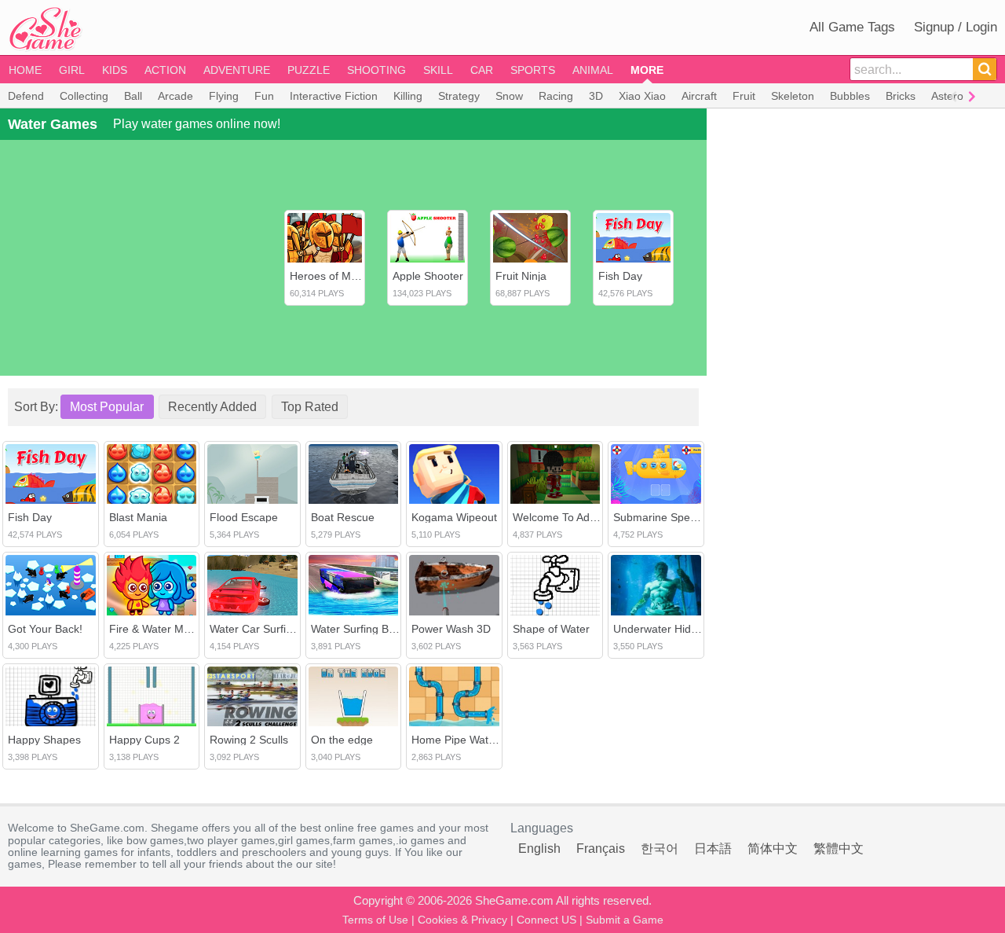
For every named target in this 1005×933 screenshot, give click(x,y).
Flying (224, 96)
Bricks (900, 96)
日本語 (713, 848)
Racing (556, 96)
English (539, 848)
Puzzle (308, 70)
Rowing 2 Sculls (249, 739)
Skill (438, 70)
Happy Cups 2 (144, 739)
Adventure (236, 70)
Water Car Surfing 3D (263, 629)
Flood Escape (244, 517)
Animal (592, 70)
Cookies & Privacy (462, 919)
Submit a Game (624, 919)
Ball (133, 96)
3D (596, 96)
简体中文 (772, 848)
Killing (407, 96)
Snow (509, 96)
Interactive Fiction (334, 96)
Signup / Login (955, 27)
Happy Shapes (44, 739)
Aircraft (699, 96)
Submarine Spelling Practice (683, 517)
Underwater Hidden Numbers (685, 629)
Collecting (84, 96)
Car (481, 70)
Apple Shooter (428, 276)
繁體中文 (838, 848)
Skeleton (792, 96)
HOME (25, 70)
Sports (532, 70)
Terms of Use (375, 919)
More (646, 70)
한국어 (659, 848)
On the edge (342, 739)
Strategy (459, 96)
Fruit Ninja (520, 276)
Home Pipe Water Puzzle (473, 739)
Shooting (376, 70)
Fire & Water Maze (155, 629)
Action (165, 70)
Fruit (744, 96)
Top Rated (309, 406)
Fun (264, 96)
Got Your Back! (45, 629)
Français (600, 848)
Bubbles (850, 96)
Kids (114, 70)
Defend (26, 96)
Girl (72, 70)
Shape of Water (551, 629)
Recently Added (212, 406)
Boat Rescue (343, 517)
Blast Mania (138, 517)
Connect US (546, 919)
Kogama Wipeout (454, 517)
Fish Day (620, 276)
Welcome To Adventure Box (581, 517)
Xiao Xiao (642, 96)
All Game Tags (852, 27)
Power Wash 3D (451, 629)
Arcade (175, 96)
